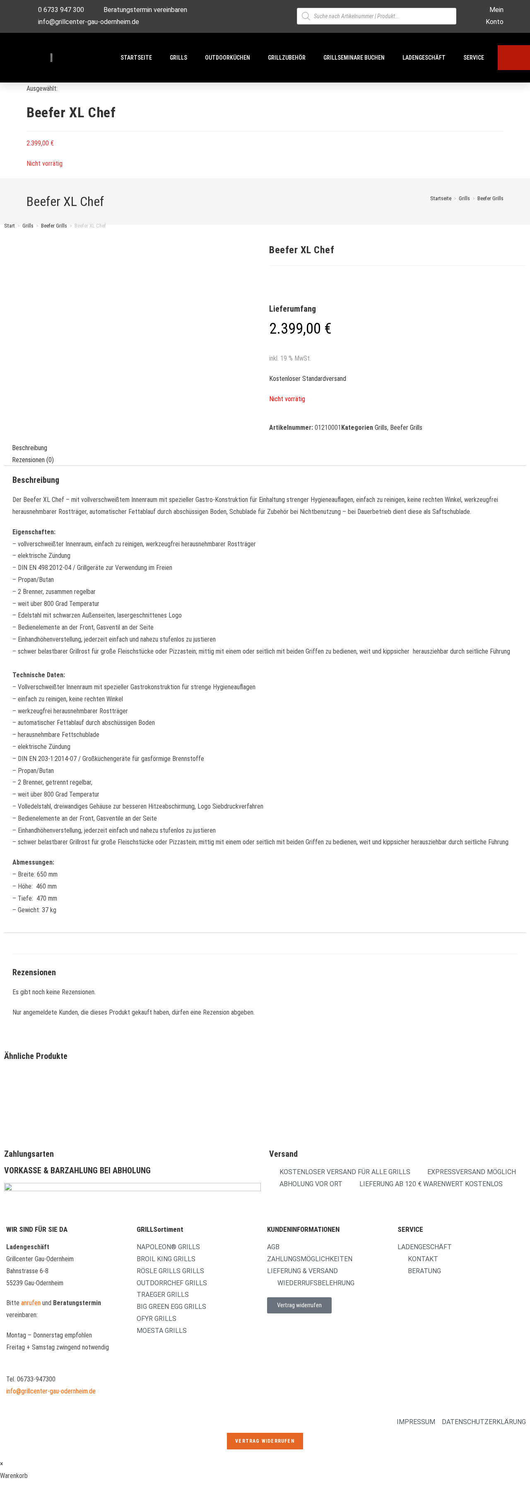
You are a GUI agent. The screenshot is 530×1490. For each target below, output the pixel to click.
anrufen (31, 1303)
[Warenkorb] (514, 57)
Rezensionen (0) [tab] (33, 459)
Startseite (136, 57)
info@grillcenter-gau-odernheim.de (51, 1391)
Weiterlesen (31, 1131)
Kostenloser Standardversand (307, 379)
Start (9, 226)
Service (473, 57)
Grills (178, 57)
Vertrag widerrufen (265, 1441)
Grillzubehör (287, 57)
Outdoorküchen (227, 57)
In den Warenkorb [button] (170, 1131)
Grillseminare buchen (354, 57)
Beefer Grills (490, 198)
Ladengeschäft (424, 57)
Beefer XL (16, 1096)
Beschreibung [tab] (29, 448)
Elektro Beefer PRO (293, 1096)
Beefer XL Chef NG (160, 1096)
